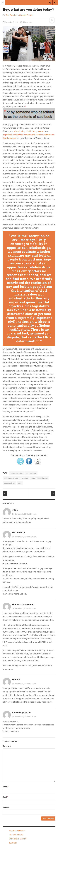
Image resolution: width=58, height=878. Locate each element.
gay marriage (31, 473)
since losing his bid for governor (29, 131)
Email (5, 797)
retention (25, 478)
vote (19, 483)
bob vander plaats (16, 473)
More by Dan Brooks (17, 839)
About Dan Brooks (17, 831)
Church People (26, 15)
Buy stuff (13, 843)
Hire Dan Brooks (16, 835)
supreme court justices (40, 478)
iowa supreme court (11, 478)
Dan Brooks (11, 15)
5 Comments (27, 22)
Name (5, 787)
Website (6, 807)
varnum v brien (9, 483)
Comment (7, 746)
